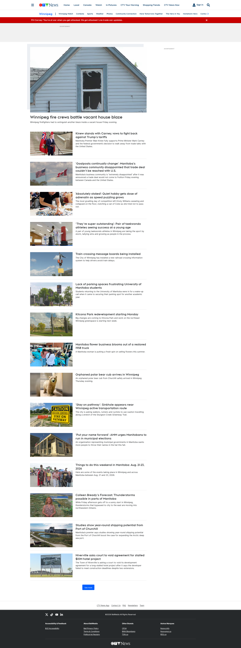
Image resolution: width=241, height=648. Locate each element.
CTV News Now (171, 5)
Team (142, 605)
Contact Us (115, 605)
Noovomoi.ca (165, 631)
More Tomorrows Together (151, 14)
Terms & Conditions (91, 631)
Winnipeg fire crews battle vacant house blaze (76, 117)
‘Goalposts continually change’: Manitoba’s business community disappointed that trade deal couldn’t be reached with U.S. (110, 167)
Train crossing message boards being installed (108, 254)
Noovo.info (164, 628)
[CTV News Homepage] (48, 5)
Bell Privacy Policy (91, 628)
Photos (110, 14)
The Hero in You (173, 14)
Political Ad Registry (92, 634)
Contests (80, 14)
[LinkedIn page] (61, 614)
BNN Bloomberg (128, 631)
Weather (100, 14)
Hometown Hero (190, 14)
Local (76, 5)
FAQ (124, 605)
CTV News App (103, 605)
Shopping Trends (151, 5)
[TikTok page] (51, 614)
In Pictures (111, 5)
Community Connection (126, 14)
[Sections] (32, 5)
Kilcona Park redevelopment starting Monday (107, 314)
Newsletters (133, 605)
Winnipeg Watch (66, 14)
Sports (90, 14)
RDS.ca (163, 634)
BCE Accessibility (52, 628)
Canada (87, 5)
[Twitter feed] (46, 614)
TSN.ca (125, 634)
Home (67, 5)
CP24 (124, 628)
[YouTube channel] (56, 614)
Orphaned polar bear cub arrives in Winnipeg (107, 374)
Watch (99, 5)
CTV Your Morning (130, 5)
